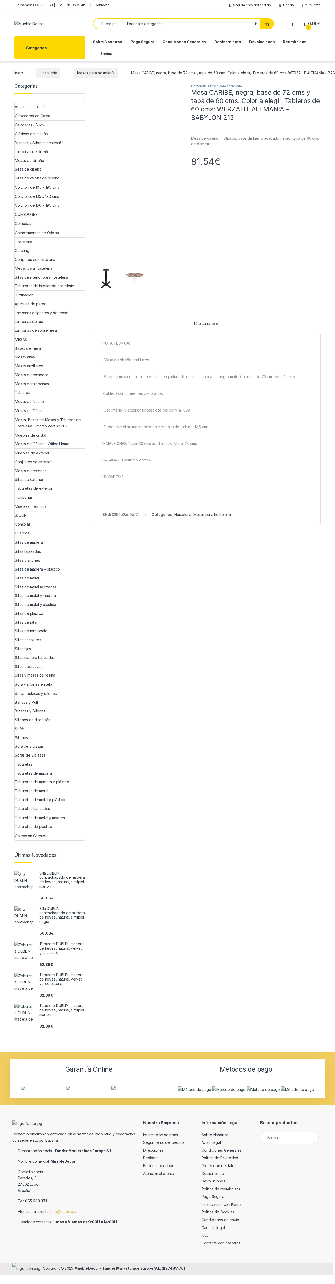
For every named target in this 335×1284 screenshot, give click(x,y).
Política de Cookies (218, 1212)
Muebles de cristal (30, 435)
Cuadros (22, 533)
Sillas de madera (29, 542)
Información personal (161, 1135)
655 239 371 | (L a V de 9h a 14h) (50, 5)
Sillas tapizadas (28, 551)
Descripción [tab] (206, 323)
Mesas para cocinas (32, 383)
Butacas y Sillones (30, 711)
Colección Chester (31, 836)
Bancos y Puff (26, 702)
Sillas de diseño (28, 169)
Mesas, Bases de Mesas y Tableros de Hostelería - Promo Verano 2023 (48, 423)
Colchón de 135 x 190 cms (37, 196)
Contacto (101, 5)
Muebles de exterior (32, 453)
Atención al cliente (158, 1173)
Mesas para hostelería (96, 73)
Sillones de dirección (33, 720)
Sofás (20, 729)
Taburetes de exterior (33, 488)
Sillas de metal (27, 578)
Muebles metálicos (31, 506)
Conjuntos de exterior (33, 462)
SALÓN (21, 515)
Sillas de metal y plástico (35, 604)
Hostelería (48, 73)
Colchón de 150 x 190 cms (37, 205)
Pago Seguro (142, 42)
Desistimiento (227, 42)
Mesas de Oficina (29, 410)
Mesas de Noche (29, 401)
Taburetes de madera (33, 773)
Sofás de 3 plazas (30, 755)
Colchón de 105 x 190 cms (37, 187)
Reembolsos (294, 42)
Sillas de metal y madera (35, 595)
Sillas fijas (23, 648)
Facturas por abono (159, 1165)
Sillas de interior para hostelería (41, 277)
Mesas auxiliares (29, 366)
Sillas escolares (28, 640)
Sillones (21, 737)
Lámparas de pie (29, 321)
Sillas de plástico (29, 613)
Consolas (23, 524)
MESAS (21, 339)
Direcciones (153, 1150)
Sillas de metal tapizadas (36, 587)
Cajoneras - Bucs (29, 125)
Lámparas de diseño (32, 151)
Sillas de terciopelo (31, 631)
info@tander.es (63, 1211)
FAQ (205, 1235)
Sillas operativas (28, 666)
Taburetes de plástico (33, 826)
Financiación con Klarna (222, 1204)
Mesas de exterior (30, 471)
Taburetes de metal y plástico (40, 799)
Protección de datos (219, 1165)
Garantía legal (213, 1227)
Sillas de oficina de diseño (37, 178)
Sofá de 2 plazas (29, 746)
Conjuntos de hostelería (35, 259)
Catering (22, 250)
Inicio (18, 73)
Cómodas (23, 223)
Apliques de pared (31, 304)
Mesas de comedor (31, 375)
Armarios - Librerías (31, 106)
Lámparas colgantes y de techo (41, 313)
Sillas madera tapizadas (35, 657)
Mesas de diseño (29, 160)
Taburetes (23, 764)
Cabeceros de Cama (32, 116)
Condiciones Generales (184, 42)
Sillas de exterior (29, 479)
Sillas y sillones (27, 560)
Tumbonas (24, 497)
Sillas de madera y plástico (37, 569)
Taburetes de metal (31, 791)
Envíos (106, 53)
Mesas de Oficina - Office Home (42, 444)
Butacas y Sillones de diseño (39, 142)
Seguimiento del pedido (252, 5)
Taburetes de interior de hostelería (44, 286)
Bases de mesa (28, 348)
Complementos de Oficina (37, 232)
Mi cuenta (313, 5)
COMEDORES (26, 214)
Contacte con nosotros (221, 1243)
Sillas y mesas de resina (35, 675)
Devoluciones (262, 42)
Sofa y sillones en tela (33, 684)
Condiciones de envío (220, 1220)
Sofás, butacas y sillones (36, 693)
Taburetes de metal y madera (40, 817)
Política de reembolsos (221, 1189)
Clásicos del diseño (31, 134)
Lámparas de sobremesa (36, 330)
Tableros (22, 392)
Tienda (288, 5)
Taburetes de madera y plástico (42, 782)
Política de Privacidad (220, 1158)
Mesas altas (25, 357)
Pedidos (150, 1158)
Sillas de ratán (26, 622)
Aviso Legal (211, 1142)
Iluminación (24, 295)
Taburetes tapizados (32, 808)
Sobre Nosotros (107, 42)
